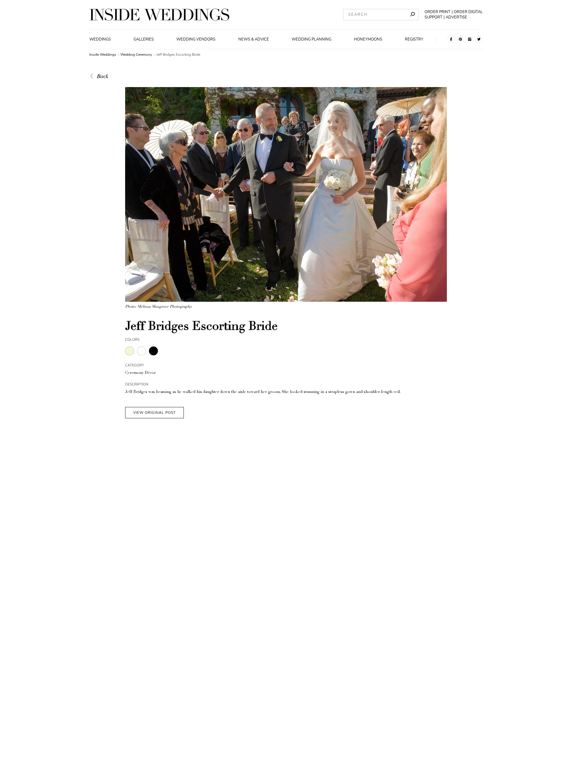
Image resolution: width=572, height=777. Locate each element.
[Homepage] (159, 15)
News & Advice (253, 39)
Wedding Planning (311, 39)
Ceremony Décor (140, 373)
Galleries (143, 39)
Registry (414, 39)
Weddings (100, 39)
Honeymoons (368, 39)
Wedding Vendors (195, 39)
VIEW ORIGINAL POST (154, 412)
